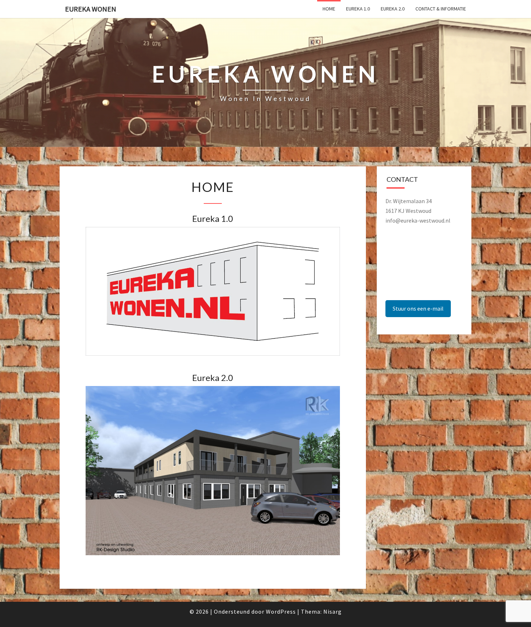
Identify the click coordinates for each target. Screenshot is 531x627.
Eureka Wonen (90, 8)
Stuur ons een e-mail (418, 308)
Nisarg (332, 611)
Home (329, 8)
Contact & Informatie (440, 8)
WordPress (281, 611)
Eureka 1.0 (358, 8)
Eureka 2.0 (393, 8)
